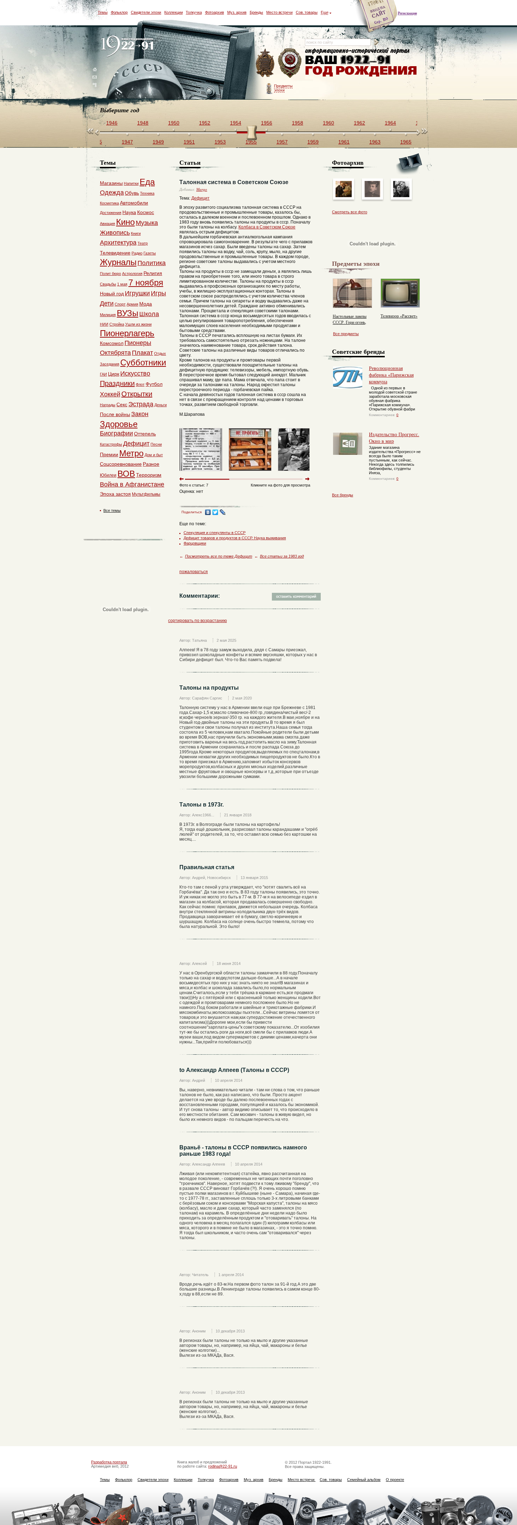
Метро (131, 453)
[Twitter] (215, 512)
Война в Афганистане (132, 484)
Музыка (147, 222)
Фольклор (119, 12)
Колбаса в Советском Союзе (266, 227)
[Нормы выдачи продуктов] (200, 472)
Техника (147, 193)
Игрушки (137, 293)
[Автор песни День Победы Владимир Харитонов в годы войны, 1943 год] (372, 195)
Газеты (149, 253)
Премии (109, 454)
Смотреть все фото (349, 212)
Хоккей (110, 394)
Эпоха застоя (115, 494)
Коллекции (173, 12)
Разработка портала (109, 1462)
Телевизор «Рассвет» (399, 316)
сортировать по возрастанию (197, 620)
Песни (156, 444)
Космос (145, 212)
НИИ (104, 324)
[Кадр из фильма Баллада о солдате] (401, 195)
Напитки (131, 183)
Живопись (115, 232)
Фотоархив (214, 12)
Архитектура (118, 242)
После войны (115, 414)
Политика (152, 262)
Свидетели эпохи (146, 12)
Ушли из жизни (138, 324)
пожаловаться (193, 571)
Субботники (143, 362)
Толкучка (194, 12)
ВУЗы (127, 313)
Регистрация (407, 13)
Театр (143, 243)
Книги (136, 233)
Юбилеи (108, 475)
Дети (107, 303)
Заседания (109, 364)
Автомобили (134, 203)
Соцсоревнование (121, 464)
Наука (129, 212)
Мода (145, 304)
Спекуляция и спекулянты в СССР (214, 533)
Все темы (112, 510)
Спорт (120, 304)
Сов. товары (307, 12)
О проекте (395, 1479)
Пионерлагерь (127, 333)
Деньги (160, 405)
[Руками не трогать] (250, 472)
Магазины (111, 183)
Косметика (109, 203)
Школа (149, 314)
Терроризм (148, 475)
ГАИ (103, 374)
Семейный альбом (364, 1479)
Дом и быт (154, 455)
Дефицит (200, 198)
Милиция (108, 315)
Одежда (112, 192)
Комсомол (111, 343)
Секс (121, 404)
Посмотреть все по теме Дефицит (218, 556)
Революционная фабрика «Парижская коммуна (391, 375)
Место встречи (279, 12)
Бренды (256, 12)
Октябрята (115, 352)
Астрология (132, 273)
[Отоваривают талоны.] (299, 472)
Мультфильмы (146, 494)
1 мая (122, 284)
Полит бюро (110, 273)
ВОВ (126, 473)
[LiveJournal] (222, 512)
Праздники (117, 383)
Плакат (142, 352)
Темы (103, 12)
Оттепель (145, 434)
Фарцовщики (195, 543)
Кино (125, 222)
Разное (151, 464)
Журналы (118, 262)
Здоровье (119, 424)
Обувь (132, 193)
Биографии (116, 433)
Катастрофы (111, 444)
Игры (158, 293)
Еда (147, 182)
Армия (132, 304)
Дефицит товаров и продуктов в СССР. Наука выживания (235, 538)
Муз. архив (237, 12)
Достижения (110, 213)
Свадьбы (108, 284)
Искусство (135, 373)
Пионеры (138, 342)
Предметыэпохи (283, 88)
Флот (140, 384)
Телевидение (115, 253)
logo (128, 46)
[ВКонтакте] (208, 512)
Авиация (107, 223)
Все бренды (342, 495)
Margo (201, 189)
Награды (107, 405)
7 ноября (145, 282)
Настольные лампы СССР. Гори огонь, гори (349, 322)
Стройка (116, 324)
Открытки (136, 394)
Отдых (160, 353)
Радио (137, 253)
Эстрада (140, 404)
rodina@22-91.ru (222, 1466)
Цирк (113, 374)
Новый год (112, 293)
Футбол (154, 384)
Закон (139, 414)
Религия (152, 273)
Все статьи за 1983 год (282, 556)
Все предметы (346, 334)
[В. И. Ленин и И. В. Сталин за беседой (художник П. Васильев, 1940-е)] (344, 195)
